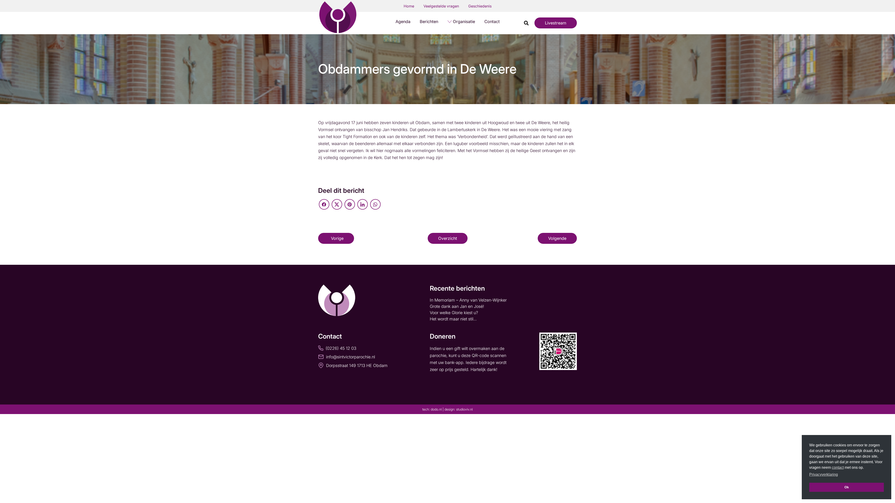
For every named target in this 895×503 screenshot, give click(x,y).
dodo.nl (436, 409)
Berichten (429, 21)
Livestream (555, 22)
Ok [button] (846, 487)
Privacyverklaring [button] (823, 474)
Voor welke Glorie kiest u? (454, 312)
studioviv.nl (464, 409)
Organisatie (464, 21)
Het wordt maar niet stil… (454, 318)
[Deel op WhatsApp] (375, 204)
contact (838, 467)
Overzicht (447, 238)
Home (409, 6)
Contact (492, 21)
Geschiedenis (480, 6)
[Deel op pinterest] (349, 204)
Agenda (403, 21)
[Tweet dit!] (337, 204)
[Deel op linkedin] (362, 204)
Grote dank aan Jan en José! (457, 306)
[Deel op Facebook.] (324, 204)
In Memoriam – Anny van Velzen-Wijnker (469, 300)
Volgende (557, 238)
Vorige (337, 238)
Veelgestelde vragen (441, 6)
